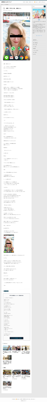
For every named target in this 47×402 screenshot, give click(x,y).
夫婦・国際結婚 (35, 42)
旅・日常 (34, 54)
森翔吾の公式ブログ (6, 2)
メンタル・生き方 (35, 50)
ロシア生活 (34, 46)
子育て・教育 (35, 44)
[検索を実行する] (45, 6)
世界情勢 (34, 48)
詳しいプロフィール (39, 35)
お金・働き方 (35, 52)
